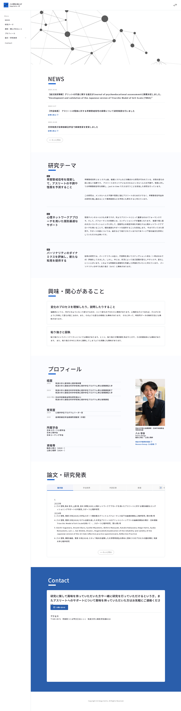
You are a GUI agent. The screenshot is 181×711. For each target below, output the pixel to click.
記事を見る (52, 115)
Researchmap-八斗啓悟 (144, 444)
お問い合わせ (60, 607)
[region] (106, 524)
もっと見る (56, 140)
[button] (160, 487)
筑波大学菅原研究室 (142, 442)
